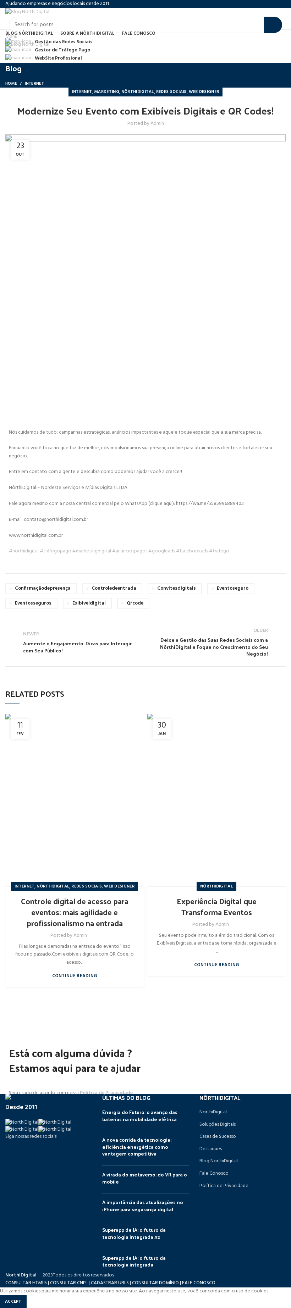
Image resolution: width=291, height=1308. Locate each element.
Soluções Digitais (217, 1124)
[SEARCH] (273, 25)
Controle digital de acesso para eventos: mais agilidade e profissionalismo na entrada (74, 912)
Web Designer (204, 91)
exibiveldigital (89, 603)
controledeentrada (114, 588)
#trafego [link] (219, 551)
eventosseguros (33, 603)
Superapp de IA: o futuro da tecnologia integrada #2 (134, 1233)
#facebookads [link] (192, 551)
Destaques (210, 1149)
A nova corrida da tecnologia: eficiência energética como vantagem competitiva (136, 1146)
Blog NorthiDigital (218, 1161)
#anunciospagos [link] (129, 551)
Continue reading (74, 976)
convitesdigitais (176, 588)
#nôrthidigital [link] (24, 551)
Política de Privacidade (106, 1093)
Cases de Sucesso (217, 1136)
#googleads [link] (161, 551)
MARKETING (106, 91)
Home (11, 84)
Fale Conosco (214, 1173)
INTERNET (34, 83)
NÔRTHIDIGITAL (137, 91)
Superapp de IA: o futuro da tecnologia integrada (134, 1261)
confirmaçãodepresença (43, 588)
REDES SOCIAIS (171, 91)
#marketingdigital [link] (91, 551)
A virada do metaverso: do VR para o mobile (144, 1178)
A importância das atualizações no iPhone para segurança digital (142, 1206)
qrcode (135, 603)
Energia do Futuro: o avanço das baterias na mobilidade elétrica (139, 1116)
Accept (13, 1301)
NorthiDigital (213, 1112)
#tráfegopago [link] (55, 551)
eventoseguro (232, 588)
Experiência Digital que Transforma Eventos (217, 906)
